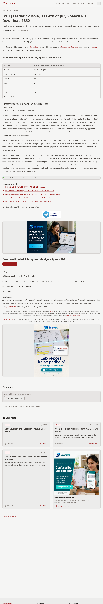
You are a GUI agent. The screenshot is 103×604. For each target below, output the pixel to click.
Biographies (65, 47)
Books (7, 425)
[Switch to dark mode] (99, 3)
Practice (81, 3)
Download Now (9, 264)
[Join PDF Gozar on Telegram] (51, 214)
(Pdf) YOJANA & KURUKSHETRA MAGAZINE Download (25, 187)
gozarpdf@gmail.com (73, 315)
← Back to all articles (9, 517)
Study (74, 3)
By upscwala (9, 444)
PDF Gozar (7, 30)
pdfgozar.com (95, 47)
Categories (89, 3)
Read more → (43, 444)
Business (74, 47)
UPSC (51, 311)
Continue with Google (15, 398)
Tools (69, 3)
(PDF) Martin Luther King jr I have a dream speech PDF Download (29, 190)
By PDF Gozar (9, 506)
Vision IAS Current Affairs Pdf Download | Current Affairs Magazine (30, 198)
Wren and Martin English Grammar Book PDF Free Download (28, 201)
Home (58, 3)
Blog (63, 3)
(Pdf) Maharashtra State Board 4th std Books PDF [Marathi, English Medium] (34, 194)
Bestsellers (34, 47)
